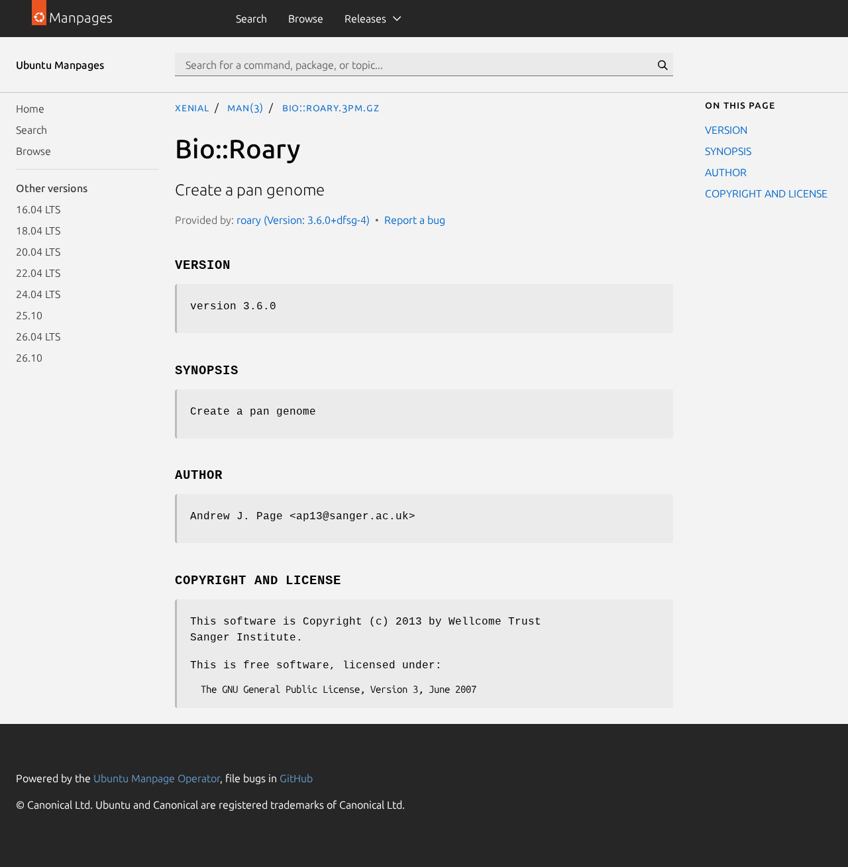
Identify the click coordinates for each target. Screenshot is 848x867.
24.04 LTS (38, 294)
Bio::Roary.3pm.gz (331, 107)
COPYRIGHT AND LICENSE (766, 193)
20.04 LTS (38, 252)
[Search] (662, 65)
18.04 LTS (38, 230)
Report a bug (414, 220)
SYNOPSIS (728, 151)
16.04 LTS (38, 209)
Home (30, 109)
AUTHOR (726, 172)
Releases (365, 19)
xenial (192, 107)
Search (251, 19)
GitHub (296, 778)
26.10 (29, 358)
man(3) (245, 107)
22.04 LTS (38, 273)
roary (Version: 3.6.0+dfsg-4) (303, 220)
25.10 (29, 315)
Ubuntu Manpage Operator (156, 778)
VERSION (726, 130)
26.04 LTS (38, 336)
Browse (305, 19)
